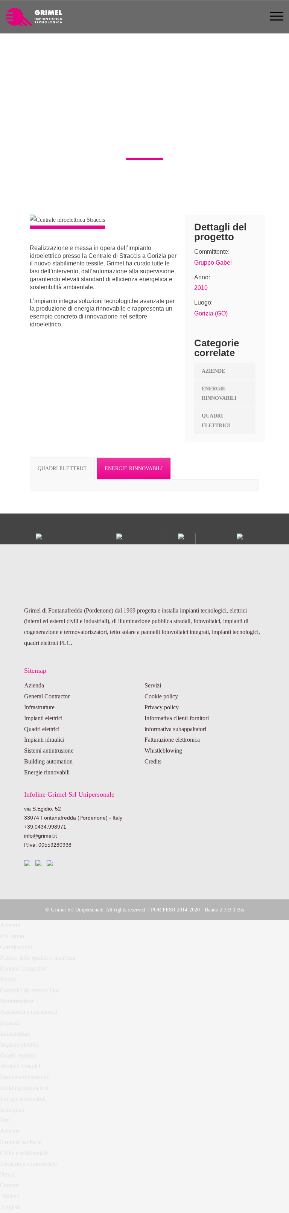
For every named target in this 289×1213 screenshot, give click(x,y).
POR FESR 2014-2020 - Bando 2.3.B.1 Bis (197, 910)
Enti (5, 1120)
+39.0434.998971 (45, 827)
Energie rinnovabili (47, 772)
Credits (152, 761)
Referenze (12, 1109)
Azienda (34, 685)
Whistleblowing (163, 750)
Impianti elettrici (43, 718)
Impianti (10, 1022)
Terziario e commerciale (28, 1164)
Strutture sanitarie (20, 1142)
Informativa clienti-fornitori (176, 718)
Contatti (9, 1185)
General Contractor (47, 696)
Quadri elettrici (41, 729)
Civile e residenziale (24, 1153)
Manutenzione (17, 1001)
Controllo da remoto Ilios (29, 990)
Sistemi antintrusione (48, 750)
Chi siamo (12, 936)
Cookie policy (161, 696)
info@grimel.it (40, 836)
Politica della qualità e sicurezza (37, 957)
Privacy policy (161, 707)
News (7, 1174)
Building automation (48, 761)
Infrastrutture (39, 707)
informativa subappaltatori (175, 729)
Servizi (152, 685)
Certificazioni (16, 947)
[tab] (62, 468)
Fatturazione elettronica (172, 739)
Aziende (10, 1131)
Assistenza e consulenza (28, 1012)
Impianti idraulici (44, 739)
